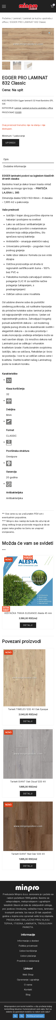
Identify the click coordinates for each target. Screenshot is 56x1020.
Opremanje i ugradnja (28, 979)
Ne (22, 1016)
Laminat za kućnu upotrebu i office (37, 108)
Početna (6, 18)
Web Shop (28, 974)
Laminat (17, 18)
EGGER (18, 112)
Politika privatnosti (28, 945)
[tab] (28, 159)
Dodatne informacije (14, 166)
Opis (6, 159)
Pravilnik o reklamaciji (28, 961)
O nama (28, 984)
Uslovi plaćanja (28, 955)
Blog (28, 994)
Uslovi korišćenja (28, 950)
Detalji (28, 625)
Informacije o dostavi (28, 940)
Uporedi (11, 143)
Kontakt (28, 989)
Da (15, 1016)
